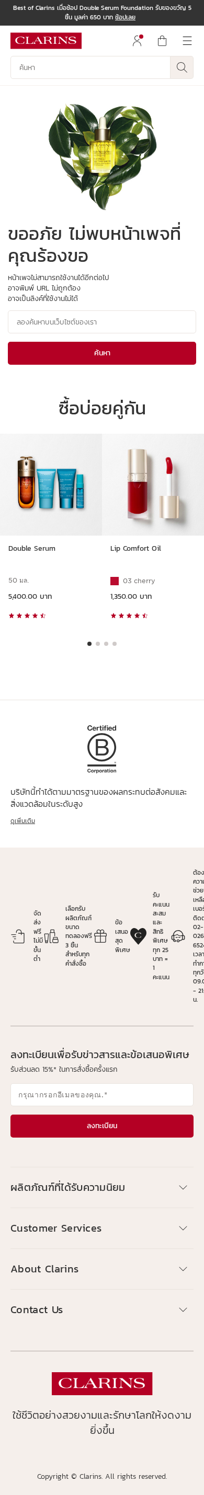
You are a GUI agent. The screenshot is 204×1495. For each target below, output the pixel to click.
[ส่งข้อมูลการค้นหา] (182, 67)
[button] (102, 1187)
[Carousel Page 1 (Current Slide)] (89, 644)
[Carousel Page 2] (98, 644)
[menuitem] (137, 40)
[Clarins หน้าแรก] (46, 41)
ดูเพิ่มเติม (22, 821)
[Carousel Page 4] (114, 644)
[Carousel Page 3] (106, 644)
